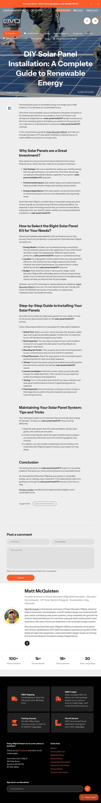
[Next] (91, 4)
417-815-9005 (37, 10)
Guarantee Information (60, 762)
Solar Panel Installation (44, 503)
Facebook (79, 10)
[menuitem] (11, 33)
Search (53, 748)
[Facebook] (27, 643)
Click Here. (79, 727)
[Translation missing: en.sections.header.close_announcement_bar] (98, 4)
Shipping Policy (57, 755)
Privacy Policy (56, 769)
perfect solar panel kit (40, 236)
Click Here (36, 727)
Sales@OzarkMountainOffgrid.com (16, 10)
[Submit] (87, 789)
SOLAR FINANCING (63, 10)
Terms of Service (57, 751)
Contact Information (59, 772)
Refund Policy (56, 758)
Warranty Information (59, 765)
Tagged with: (24, 503)
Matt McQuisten (32, 609)
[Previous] (10, 4)
